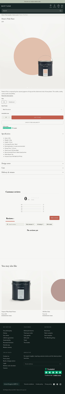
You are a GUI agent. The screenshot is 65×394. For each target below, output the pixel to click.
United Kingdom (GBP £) (11, 384)
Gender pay (6, 345)
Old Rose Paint (46, 311)
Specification (6, 134)
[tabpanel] (32, 235)
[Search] (60, 11)
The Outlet (27, 342)
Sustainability (6, 340)
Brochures (47, 330)
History (5, 333)
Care (3, 168)
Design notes (6, 163)
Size (3, 98)
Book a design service (9, 361)
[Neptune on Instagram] (60, 384)
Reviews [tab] (10, 218)
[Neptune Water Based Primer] (21, 290)
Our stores (6, 335)
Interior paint (15, 15)
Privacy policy (48, 384)
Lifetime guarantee (8, 338)
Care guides (27, 335)
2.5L (4, 102)
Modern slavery (7, 347)
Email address (28, 362)
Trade (25, 340)
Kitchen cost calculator (9, 365)
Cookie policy (39, 384)
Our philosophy (7, 330)
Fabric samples (48, 333)
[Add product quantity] (3, 117)
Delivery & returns (8, 172)
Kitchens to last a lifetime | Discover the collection (32, 1)
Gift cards (26, 338)
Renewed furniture (8, 342)
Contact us (6, 356)
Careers (5, 368)
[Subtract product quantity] (9, 117)
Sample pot (12, 102)
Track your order (28, 333)
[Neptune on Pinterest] (57, 384)
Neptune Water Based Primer (9, 311)
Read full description (7, 95)
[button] (32, 204)
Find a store (6, 358)
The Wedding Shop (49, 338)
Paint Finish (4, 106)
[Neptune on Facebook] (54, 384)
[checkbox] (49, 224)
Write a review (54, 217)
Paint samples (8, 15)
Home (3, 15)
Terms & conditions (29, 384)
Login (4, 363)
